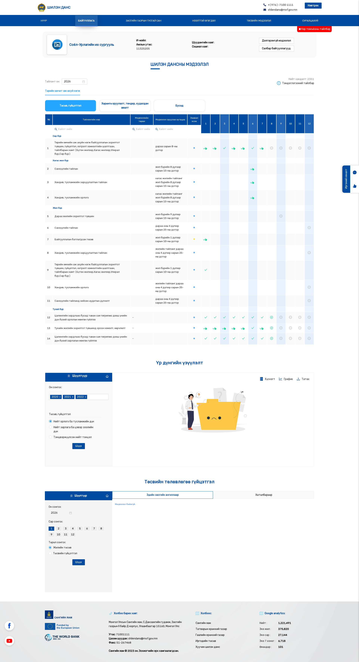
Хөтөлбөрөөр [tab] (263, 494)
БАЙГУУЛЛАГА (86, 20)
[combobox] (88, 397)
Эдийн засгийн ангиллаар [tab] (163, 494)
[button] (9, 626)
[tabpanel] (179, 222)
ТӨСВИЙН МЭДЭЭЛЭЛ (259, 20)
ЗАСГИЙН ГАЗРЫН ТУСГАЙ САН (143, 20)
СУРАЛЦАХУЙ (310, 20)
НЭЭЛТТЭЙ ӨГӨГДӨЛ (204, 20)
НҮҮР (44, 20)
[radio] (51, 529)
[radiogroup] (78, 531)
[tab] (62, 91)
